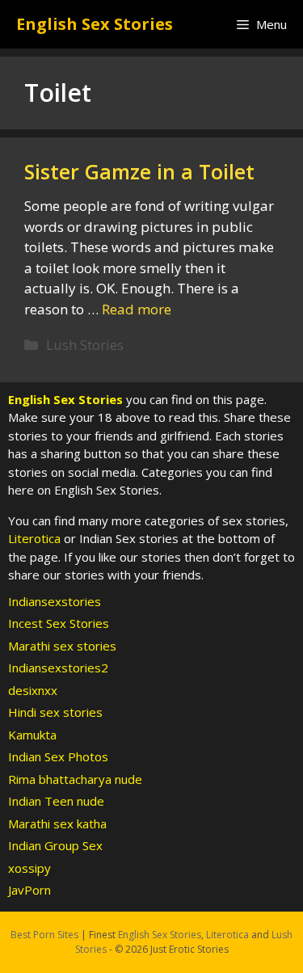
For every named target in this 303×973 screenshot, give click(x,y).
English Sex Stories (94, 24)
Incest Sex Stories (58, 623)
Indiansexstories (54, 601)
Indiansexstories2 (58, 667)
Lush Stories (85, 344)
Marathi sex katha (57, 823)
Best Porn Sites (44, 934)
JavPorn (29, 890)
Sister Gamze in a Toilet (139, 171)
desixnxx (32, 690)
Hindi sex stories (55, 712)
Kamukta (32, 735)
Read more (136, 309)
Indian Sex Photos (58, 756)
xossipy (29, 868)
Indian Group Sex (55, 845)
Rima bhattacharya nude (75, 779)
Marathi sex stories (62, 646)
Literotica (34, 538)
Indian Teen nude (56, 801)
